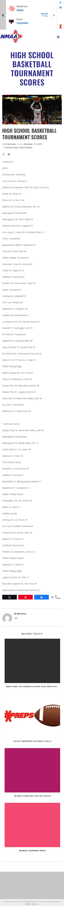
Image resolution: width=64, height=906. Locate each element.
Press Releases (26, 147)
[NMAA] (11, 36)
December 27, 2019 (33, 144)
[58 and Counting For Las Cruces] (32, 770)
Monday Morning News (32, 850)
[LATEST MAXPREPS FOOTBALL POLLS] (32, 715)
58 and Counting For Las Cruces (32, 796)
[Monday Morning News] (32, 825)
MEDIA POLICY (32, 904)
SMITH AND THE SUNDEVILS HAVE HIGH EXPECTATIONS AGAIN (33, 686)
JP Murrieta (10, 144)
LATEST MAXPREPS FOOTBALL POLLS (32, 741)
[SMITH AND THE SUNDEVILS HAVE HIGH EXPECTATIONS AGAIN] (32, 661)
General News (11, 147)
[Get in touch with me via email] (16, 618)
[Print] (10, 154)
